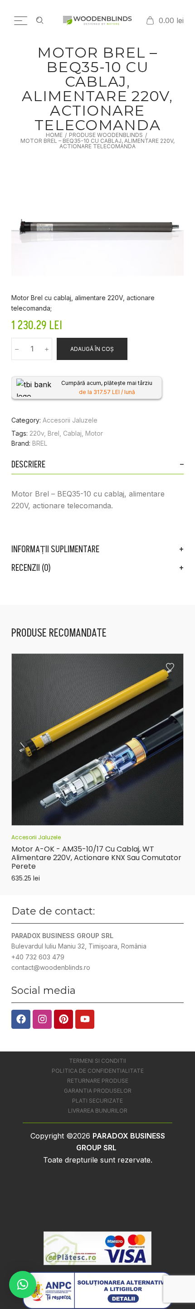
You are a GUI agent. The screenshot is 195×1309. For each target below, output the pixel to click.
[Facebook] (20, 1019)
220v (36, 433)
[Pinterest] (63, 1019)
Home (54, 135)
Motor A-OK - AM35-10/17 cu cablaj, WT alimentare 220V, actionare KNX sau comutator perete (96, 857)
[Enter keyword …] (40, 20)
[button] (22, 1284)
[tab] (97, 465)
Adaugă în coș (92, 348)
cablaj (72, 433)
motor (94, 433)
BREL (39, 443)
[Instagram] (42, 1019)
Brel (53, 433)
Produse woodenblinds (106, 135)
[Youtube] (84, 1019)
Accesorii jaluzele (70, 420)
